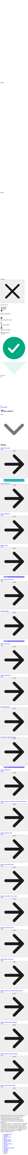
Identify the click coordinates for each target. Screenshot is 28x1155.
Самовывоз (3, 307)
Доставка (3, 309)
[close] (12, 291)
